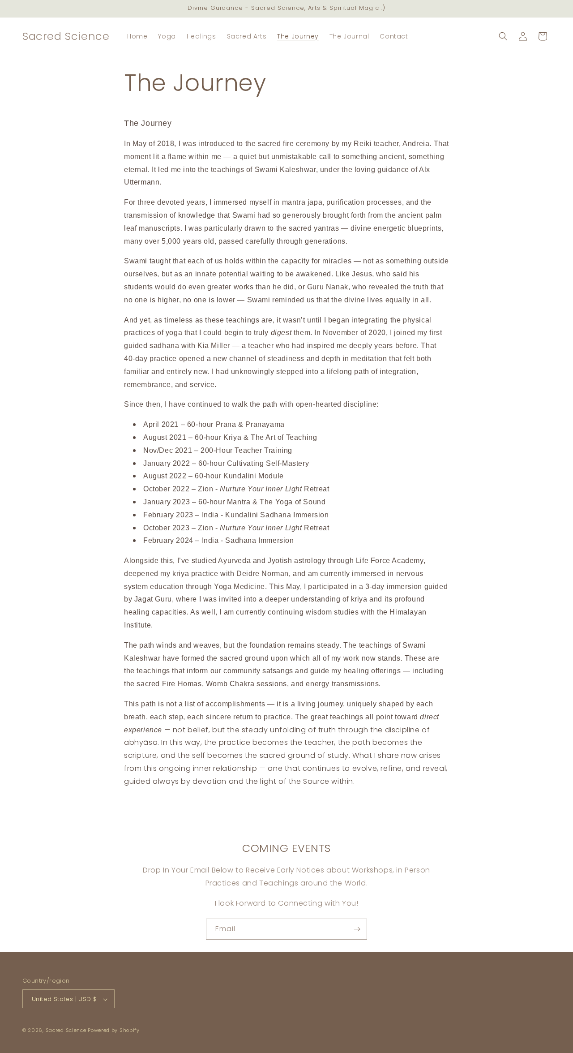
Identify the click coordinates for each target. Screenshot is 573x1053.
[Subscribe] (357, 929)
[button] (503, 36)
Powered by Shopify (114, 1030)
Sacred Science (66, 1030)
